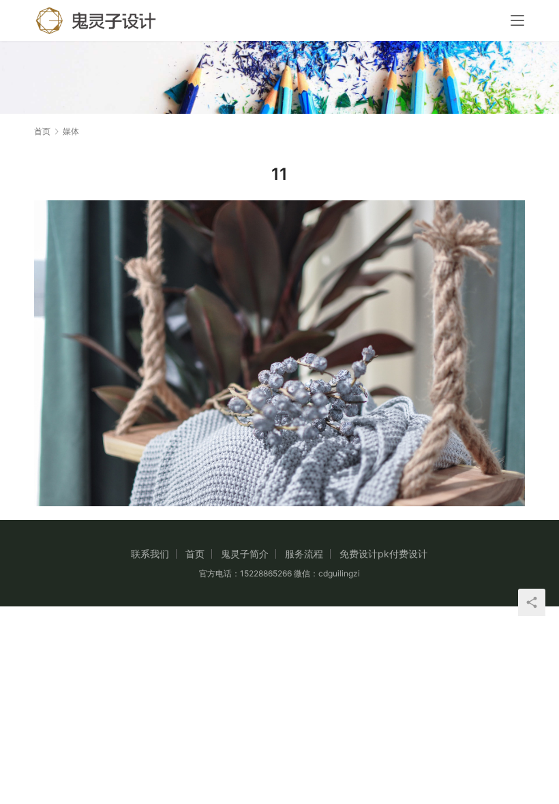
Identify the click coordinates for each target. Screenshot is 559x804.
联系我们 (150, 553)
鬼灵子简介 (245, 553)
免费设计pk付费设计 (383, 553)
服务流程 (304, 553)
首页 (42, 131)
